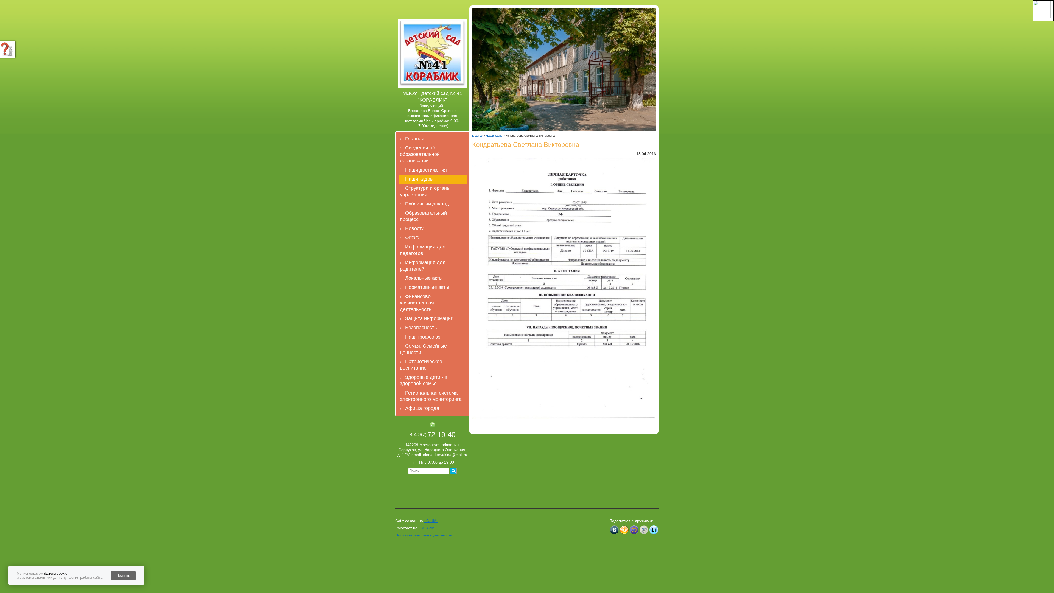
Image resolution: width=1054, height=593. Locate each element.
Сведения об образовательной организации (420, 154)
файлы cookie (55, 573)
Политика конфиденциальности (423, 535)
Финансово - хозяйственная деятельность (417, 303)
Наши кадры (419, 179)
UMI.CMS (427, 528)
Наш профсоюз (422, 337)
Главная (414, 138)
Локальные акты (424, 278)
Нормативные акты (427, 287)
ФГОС (412, 237)
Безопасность (421, 327)
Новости (414, 228)
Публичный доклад (427, 203)
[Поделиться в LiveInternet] (653, 529)
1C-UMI (431, 521)
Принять (123, 576)
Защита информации (429, 318)
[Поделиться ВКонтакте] (614, 529)
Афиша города (422, 408)
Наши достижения (426, 170)
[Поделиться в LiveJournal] (644, 529)
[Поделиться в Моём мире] (634, 529)
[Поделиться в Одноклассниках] (624, 529)
